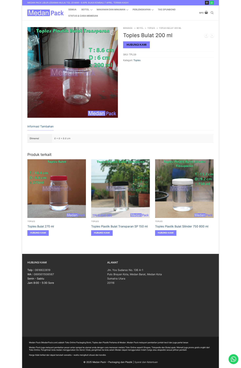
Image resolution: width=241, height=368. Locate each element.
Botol (140, 28)
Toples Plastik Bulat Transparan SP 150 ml (119, 226)
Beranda (128, 28)
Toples (151, 28)
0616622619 (42, 270)
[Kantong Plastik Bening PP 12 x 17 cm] (206, 36)
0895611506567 (44, 274)
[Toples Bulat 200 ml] (212, 36)
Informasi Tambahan (40, 126)
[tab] (40, 126)
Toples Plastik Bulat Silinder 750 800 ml (181, 226)
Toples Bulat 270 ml (40, 226)
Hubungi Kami (136, 44)
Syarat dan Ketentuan (146, 362)
